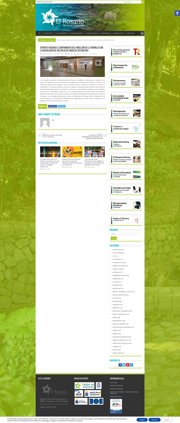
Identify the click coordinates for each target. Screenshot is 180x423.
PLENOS (115, 330)
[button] (177, 13)
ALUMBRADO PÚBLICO (119, 275)
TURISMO (116, 346)
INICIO (39, 33)
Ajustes (167, 420)
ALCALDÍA (116, 272)
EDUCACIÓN (116, 288)
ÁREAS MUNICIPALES (77, 33)
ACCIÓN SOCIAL (117, 262)
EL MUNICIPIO (47, 33)
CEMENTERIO (117, 279)
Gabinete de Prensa (47, 54)
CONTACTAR (130, 33)
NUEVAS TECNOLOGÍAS (120, 314)
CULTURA (115, 282)
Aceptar (142, 420)
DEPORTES (69, 54)
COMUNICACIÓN (118, 33)
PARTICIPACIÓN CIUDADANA (121, 327)
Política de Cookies (115, 396)
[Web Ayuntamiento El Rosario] (90, 17)
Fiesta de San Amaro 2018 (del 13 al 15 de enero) (52, 135)
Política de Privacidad (116, 385)
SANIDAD (115, 333)
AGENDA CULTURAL (118, 266)
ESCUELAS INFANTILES (119, 295)
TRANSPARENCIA (106, 33)
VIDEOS (115, 350)
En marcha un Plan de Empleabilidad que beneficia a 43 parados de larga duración (92, 136)
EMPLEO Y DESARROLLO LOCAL (122, 291)
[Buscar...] (142, 1)
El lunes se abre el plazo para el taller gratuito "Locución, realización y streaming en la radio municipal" (85, 40)
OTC (114, 256)
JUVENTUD (116, 308)
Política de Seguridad (116, 389)
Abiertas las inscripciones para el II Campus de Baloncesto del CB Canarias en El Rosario (72, 162)
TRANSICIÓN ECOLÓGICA (120, 343)
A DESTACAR (116, 259)
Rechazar (155, 420)
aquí (47, 421)
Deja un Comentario (81, 54)
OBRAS (115, 317)
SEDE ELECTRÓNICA (92, 33)
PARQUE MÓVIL (117, 321)
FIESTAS (115, 298)
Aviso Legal (113, 382)
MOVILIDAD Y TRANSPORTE (121, 311)
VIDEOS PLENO (117, 353)
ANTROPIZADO (117, 249)
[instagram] (130, 2)
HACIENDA (116, 301)
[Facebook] (124, 2)
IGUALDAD (116, 304)
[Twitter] (126, 2)
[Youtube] (128, 2)
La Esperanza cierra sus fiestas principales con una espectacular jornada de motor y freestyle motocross (49, 163)
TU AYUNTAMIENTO (61, 33)
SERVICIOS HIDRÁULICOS (120, 340)
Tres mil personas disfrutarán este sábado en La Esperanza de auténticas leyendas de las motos (94, 162)
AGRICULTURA (117, 269)
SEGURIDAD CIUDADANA (120, 337)
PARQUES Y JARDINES (119, 324)
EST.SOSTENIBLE (117, 253)
